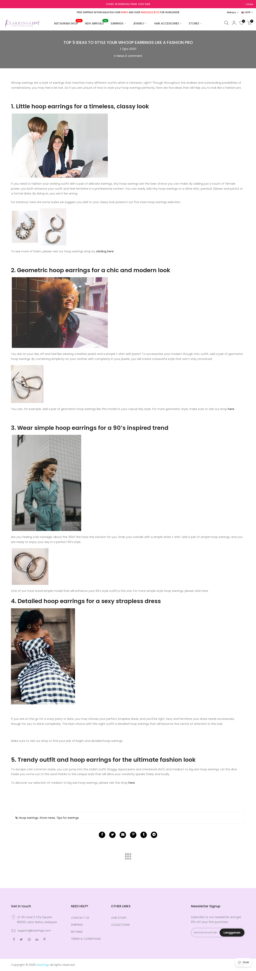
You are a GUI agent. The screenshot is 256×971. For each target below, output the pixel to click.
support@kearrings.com (34, 931)
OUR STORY (119, 918)
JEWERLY (139, 23)
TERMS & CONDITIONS (86, 939)
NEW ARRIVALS (96, 23)
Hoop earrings (28, 818)
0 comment (133, 56)
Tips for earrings (67, 818)
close (249, 4)
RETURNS (77, 932)
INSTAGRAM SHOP (67, 23)
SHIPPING (77, 925)
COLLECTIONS (120, 925)
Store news (47, 818)
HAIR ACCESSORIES (166, 23)
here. (231, 409)
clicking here (105, 251)
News (120, 56)
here (131, 783)
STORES (194, 23)
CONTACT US (80, 918)
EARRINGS (117, 23)
